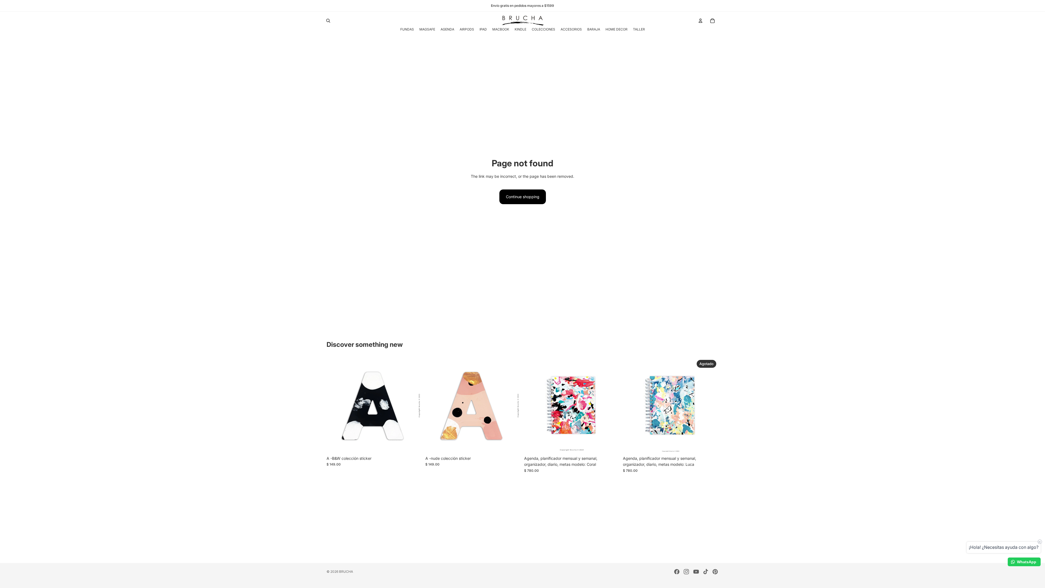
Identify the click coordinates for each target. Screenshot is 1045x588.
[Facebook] (677, 571)
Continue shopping (522, 196)
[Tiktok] (705, 571)
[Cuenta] (700, 21)
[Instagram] (686, 571)
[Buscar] (328, 21)
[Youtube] (696, 571)
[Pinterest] (715, 571)
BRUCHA (346, 571)
